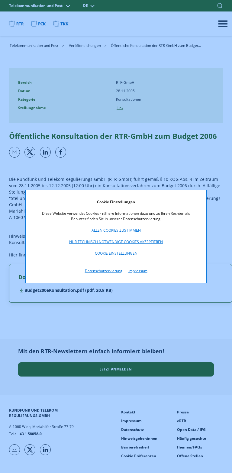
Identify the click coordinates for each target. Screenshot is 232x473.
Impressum (137, 270)
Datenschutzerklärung (103, 270)
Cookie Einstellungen (116, 253)
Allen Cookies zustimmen (116, 230)
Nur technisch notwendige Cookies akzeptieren (116, 241)
